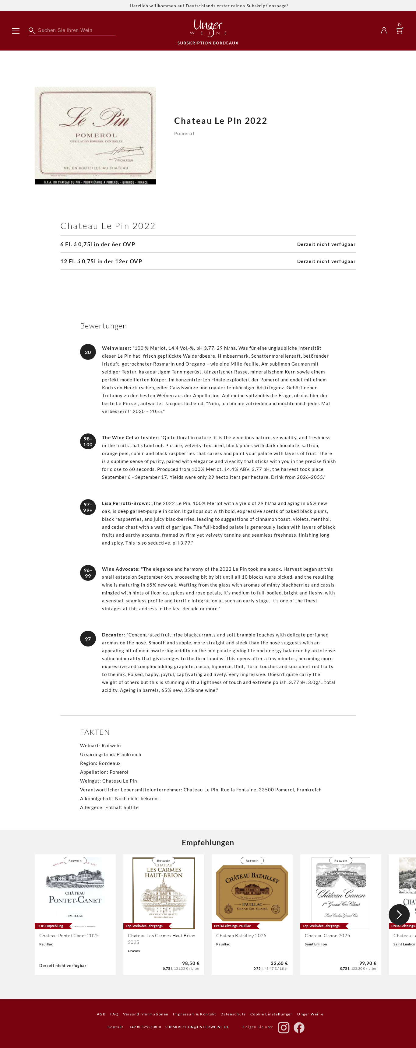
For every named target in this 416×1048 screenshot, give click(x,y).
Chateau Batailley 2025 (241, 935)
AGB (101, 1014)
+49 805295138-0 (145, 1027)
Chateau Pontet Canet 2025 (69, 935)
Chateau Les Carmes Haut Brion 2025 (162, 939)
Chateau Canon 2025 (327, 935)
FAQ (114, 1014)
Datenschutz (233, 1014)
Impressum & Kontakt (194, 1014)
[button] (399, 914)
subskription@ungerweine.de (197, 1027)
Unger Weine (310, 1014)
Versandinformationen (146, 1014)
